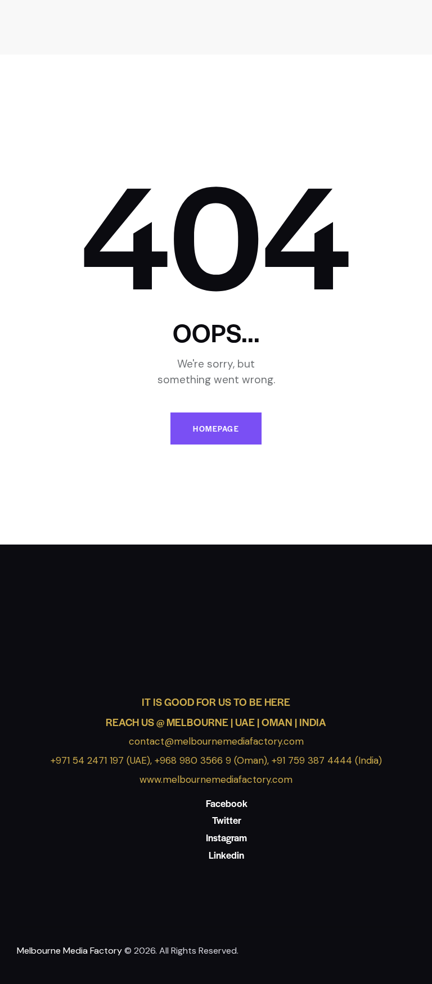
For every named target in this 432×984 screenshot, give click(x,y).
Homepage (216, 428)
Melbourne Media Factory (69, 950)
